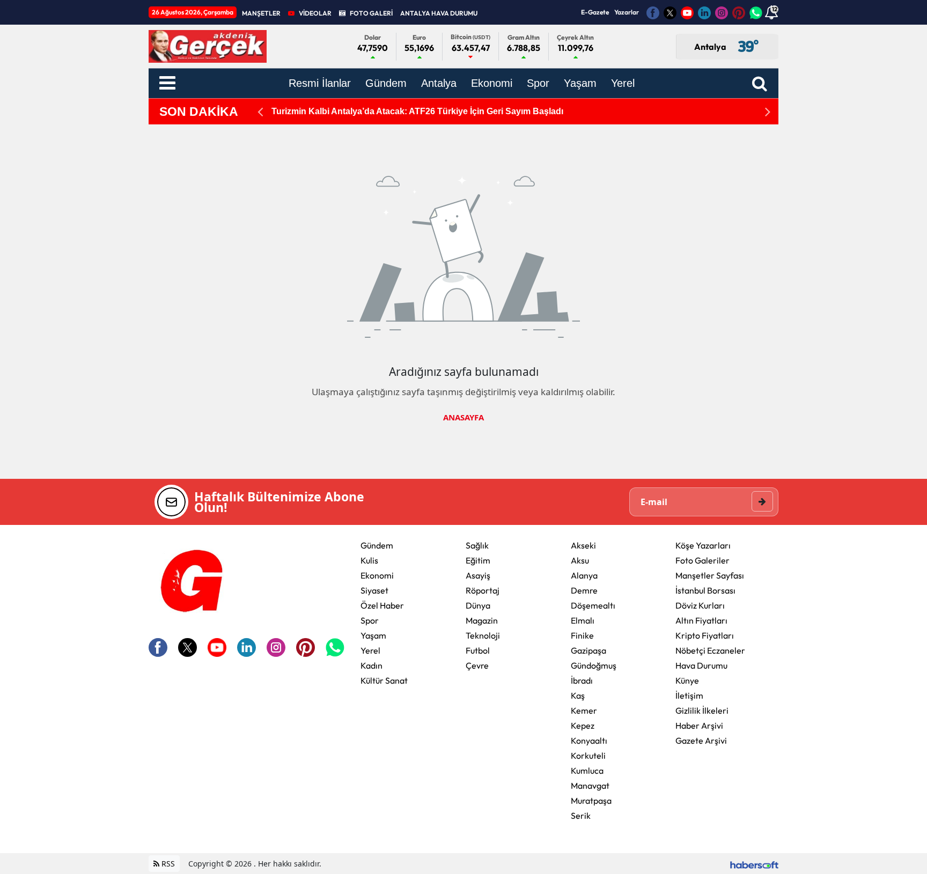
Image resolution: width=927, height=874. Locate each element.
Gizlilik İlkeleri (702, 710)
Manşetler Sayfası (709, 575)
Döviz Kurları (700, 605)
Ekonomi (377, 575)
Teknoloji (483, 635)
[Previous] (260, 111)
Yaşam (373, 635)
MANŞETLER (261, 13)
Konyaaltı (589, 740)
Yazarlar (626, 12)
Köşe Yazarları (703, 545)
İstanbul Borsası (705, 590)
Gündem (376, 545)
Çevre (477, 665)
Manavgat (590, 785)
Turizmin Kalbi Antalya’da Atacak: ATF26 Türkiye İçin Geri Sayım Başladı (417, 111)
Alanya (584, 575)
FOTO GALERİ (371, 13)
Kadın (371, 665)
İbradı (582, 680)
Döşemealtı (593, 605)
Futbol (478, 650)
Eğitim (478, 560)
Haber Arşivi (699, 725)
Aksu (580, 560)
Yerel (370, 650)
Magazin (482, 620)
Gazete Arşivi (701, 740)
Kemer (584, 710)
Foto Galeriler (702, 560)
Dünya (478, 605)
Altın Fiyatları (701, 620)
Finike (582, 635)
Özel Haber (382, 605)
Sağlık (477, 545)
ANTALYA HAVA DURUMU (438, 13)
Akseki (583, 545)
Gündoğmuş (593, 665)
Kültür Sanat (384, 680)
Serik (581, 815)
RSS (167, 863)
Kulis (369, 560)
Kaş (578, 695)
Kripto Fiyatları (704, 635)
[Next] (767, 111)
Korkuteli (588, 755)
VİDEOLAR (315, 13)
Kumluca (587, 770)
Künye (687, 680)
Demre (584, 590)
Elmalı (582, 620)
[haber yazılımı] (754, 863)
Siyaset (374, 590)
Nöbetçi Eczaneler (710, 650)
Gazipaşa (588, 650)
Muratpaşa (591, 800)
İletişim (689, 695)
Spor (369, 620)
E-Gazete (595, 12)
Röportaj (482, 590)
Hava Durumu (701, 665)
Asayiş (478, 575)
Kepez (582, 725)
